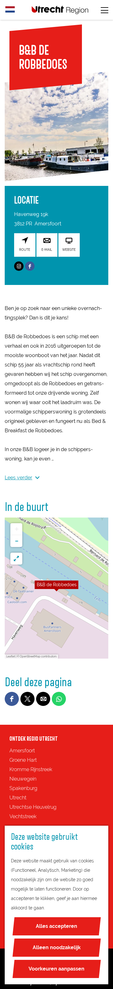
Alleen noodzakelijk (57, 947)
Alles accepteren (56, 926)
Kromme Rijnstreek (30, 769)
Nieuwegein (22, 779)
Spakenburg (23, 788)
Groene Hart (23, 760)
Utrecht (17, 798)
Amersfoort (22, 751)
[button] (56, 588)
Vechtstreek (22, 816)
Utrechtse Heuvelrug (32, 807)
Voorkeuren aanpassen (56, 969)
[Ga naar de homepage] (60, 10)
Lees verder (18, 478)
